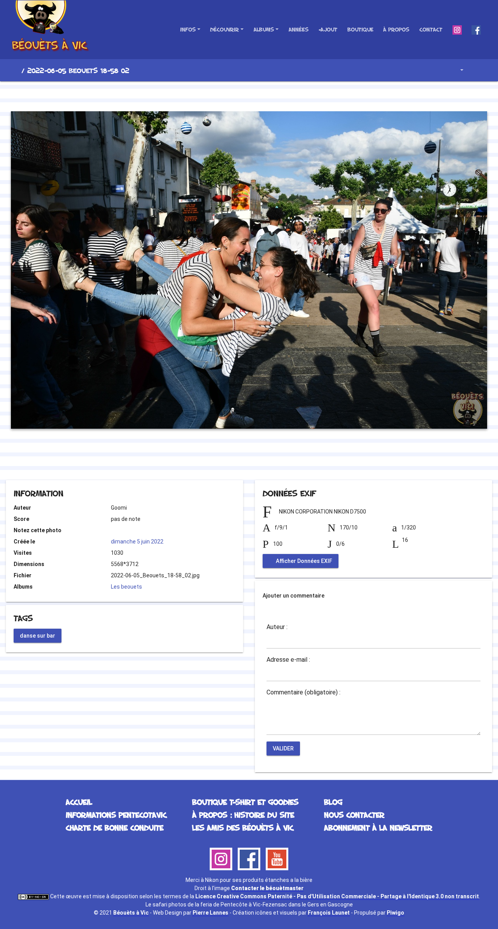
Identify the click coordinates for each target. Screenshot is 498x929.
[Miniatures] (249, 95)
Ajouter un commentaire (293, 595)
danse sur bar (37, 635)
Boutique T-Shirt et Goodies (245, 801)
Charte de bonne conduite (114, 827)
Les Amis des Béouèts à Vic (242, 827)
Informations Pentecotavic (116, 814)
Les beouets (126, 587)
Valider (283, 748)
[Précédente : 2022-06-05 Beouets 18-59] (222, 95)
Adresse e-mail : (288, 660)
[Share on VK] (265, 459)
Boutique (360, 29)
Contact (430, 29)
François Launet (329, 913)
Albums (264, 29)
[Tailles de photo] (456, 70)
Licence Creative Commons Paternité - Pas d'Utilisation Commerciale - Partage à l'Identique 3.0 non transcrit (337, 896)
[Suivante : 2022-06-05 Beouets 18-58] (275, 95)
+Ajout (327, 29)
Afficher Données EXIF (303, 561)
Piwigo (395, 913)
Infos (188, 29)
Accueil (15, 70)
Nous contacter (354, 814)
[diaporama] (477, 70)
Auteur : (277, 627)
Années (299, 29)
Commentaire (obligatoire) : (303, 692)
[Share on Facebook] (235, 459)
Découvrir (224, 29)
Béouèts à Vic (131, 913)
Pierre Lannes (210, 913)
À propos (396, 29)
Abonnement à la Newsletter (378, 827)
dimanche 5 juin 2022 (137, 541)
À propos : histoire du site (243, 814)
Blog (333, 801)
